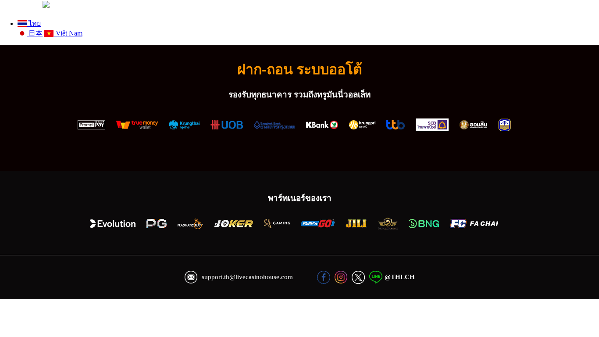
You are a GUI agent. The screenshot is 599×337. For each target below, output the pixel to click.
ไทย (34, 23)
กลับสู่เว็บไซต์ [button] (20, 5)
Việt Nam (68, 33)
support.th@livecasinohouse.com (247, 276)
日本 (35, 33)
